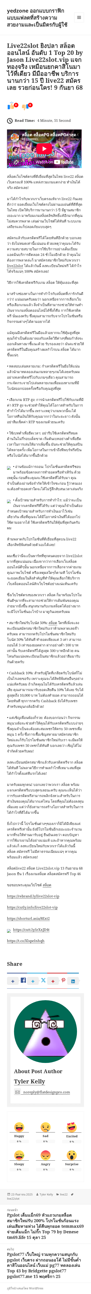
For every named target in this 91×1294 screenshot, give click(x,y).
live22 (64, 1194)
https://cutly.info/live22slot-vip (32, 907)
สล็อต (53, 622)
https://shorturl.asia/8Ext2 (28, 918)
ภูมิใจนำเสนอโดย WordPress (25, 1288)
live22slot (15, 265)
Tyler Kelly (29, 1081)
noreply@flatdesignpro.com (46, 1092)
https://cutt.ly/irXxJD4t (31, 929)
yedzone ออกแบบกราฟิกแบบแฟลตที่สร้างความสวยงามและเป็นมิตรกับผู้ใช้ (37, 17)
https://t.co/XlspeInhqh (26, 940)
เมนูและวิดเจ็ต (79, 17)
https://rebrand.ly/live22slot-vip (33, 896)
